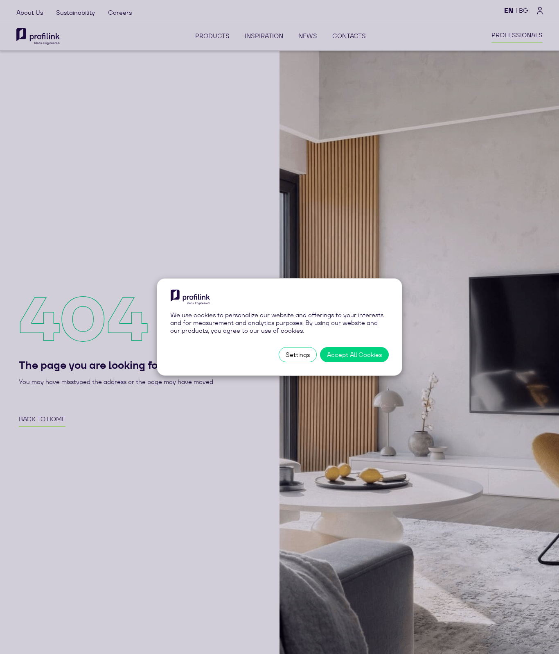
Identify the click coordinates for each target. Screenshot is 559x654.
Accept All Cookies (354, 355)
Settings (298, 355)
